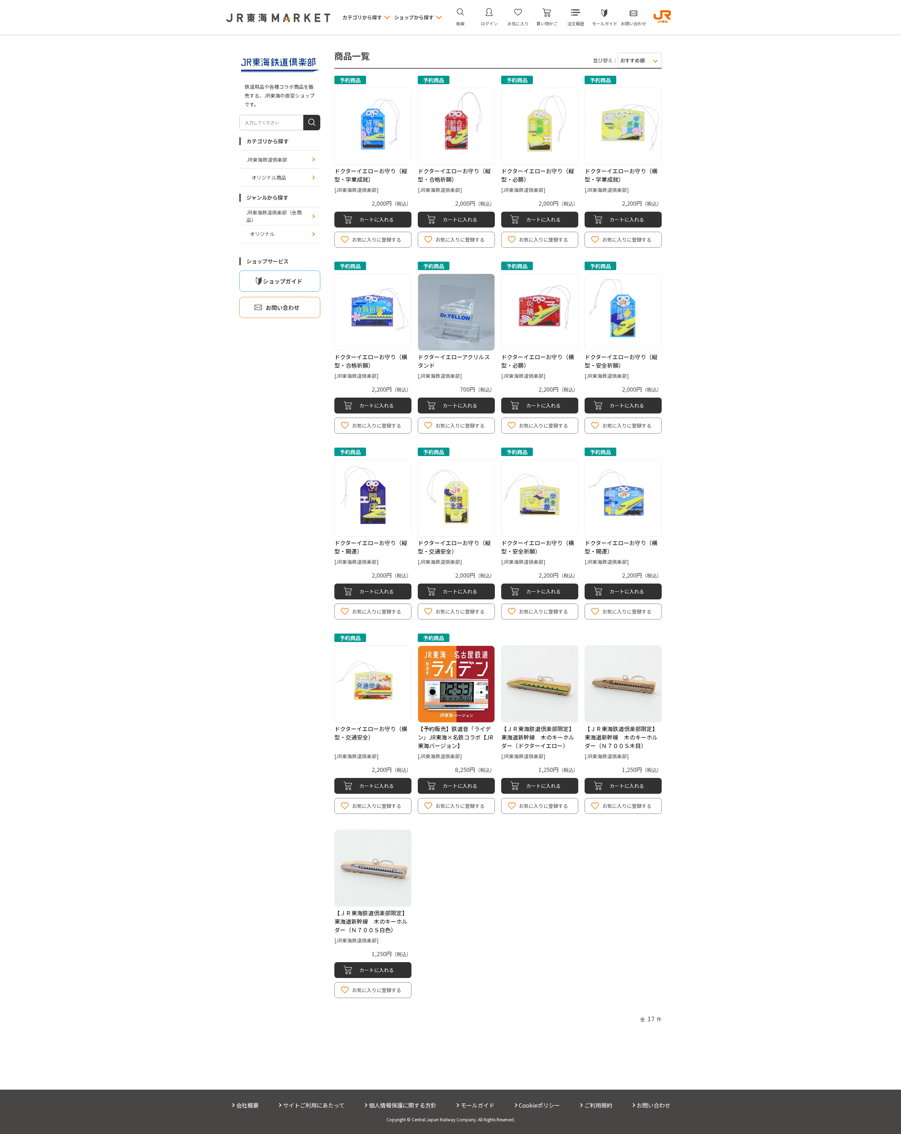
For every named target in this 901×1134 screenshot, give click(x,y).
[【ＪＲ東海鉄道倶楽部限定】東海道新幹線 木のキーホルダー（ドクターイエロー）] (540, 684)
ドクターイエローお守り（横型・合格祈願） (370, 361)
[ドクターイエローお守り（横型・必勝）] (540, 312)
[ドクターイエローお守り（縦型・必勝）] (540, 126)
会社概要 (247, 1105)
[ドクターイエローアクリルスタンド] (456, 312)
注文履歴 (575, 23)
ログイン (489, 23)
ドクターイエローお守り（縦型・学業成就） (370, 175)
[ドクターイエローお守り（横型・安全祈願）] (540, 498)
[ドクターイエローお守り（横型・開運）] (623, 498)
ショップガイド (282, 281)
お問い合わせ (633, 23)
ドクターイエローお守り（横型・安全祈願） (537, 546)
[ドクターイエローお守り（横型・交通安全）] (373, 684)
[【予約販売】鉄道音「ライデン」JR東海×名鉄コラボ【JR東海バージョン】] (456, 684)
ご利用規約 (598, 1105)
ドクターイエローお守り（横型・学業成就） (621, 175)
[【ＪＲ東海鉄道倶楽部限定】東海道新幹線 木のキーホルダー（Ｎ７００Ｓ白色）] (373, 868)
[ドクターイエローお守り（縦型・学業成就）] (373, 126)
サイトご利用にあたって (314, 1105)
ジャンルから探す (267, 197)
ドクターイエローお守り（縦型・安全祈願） (621, 361)
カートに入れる (376, 219)
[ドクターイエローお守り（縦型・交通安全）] (456, 498)
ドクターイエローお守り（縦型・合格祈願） (454, 175)
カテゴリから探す (267, 141)
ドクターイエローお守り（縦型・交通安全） (454, 546)
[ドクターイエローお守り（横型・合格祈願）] (373, 312)
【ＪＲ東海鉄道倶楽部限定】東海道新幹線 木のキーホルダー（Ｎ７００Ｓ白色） (371, 921)
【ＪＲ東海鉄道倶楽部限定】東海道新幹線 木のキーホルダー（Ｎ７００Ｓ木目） (621, 737)
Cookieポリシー (539, 1105)
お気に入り (518, 23)
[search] (311, 122)
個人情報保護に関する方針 (402, 1105)
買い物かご (546, 23)
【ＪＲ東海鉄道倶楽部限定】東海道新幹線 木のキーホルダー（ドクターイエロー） (537, 737)
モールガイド (604, 23)
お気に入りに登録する (376, 239)
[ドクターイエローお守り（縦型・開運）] (373, 498)
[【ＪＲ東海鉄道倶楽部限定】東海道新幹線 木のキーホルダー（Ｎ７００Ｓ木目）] (623, 684)
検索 (460, 23)
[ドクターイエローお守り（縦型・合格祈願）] (456, 126)
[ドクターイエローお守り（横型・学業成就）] (623, 126)
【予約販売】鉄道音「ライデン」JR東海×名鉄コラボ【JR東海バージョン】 (455, 737)
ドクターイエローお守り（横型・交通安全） (370, 732)
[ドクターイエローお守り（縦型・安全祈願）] (623, 312)
